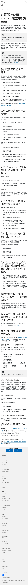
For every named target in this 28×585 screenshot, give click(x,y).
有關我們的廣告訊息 (21, 580)
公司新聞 (3, 563)
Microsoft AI (4, 516)
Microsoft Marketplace (6, 548)
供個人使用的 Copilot (5, 464)
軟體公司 (3, 552)
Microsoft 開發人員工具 (6, 539)
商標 (16, 580)
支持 (2, 5)
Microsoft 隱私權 (5, 566)
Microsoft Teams (5, 532)
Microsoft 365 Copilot (5, 530)
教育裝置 (3, 496)
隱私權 (9, 580)
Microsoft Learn (4, 541)
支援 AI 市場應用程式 (5, 543)
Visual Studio (4, 555)
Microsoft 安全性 (5, 518)
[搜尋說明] (5, 2)
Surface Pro (4, 457)
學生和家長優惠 (4, 507)
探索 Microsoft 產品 (5, 469)
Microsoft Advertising (5, 527)
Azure (3, 521)
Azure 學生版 (4, 509)
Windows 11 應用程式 (5, 471)
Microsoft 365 (4, 467)
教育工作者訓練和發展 (6, 505)
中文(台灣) (5, 572)
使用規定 (12, 580)
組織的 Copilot (4, 462)
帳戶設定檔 (4, 478)
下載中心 (3, 480)
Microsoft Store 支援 (5, 482)
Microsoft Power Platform (6, 550)
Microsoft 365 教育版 (5, 500)
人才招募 (3, 561)
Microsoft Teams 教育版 (6, 498)
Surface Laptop (4, 460)
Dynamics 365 (4, 523)
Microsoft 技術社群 (5, 545)
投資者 (3, 568)
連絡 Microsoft (4, 580)
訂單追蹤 (3, 487)
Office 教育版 (4, 503)
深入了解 (16, 62)
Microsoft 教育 (4, 493)
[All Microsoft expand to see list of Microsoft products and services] (2, 2)
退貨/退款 (3, 485)
